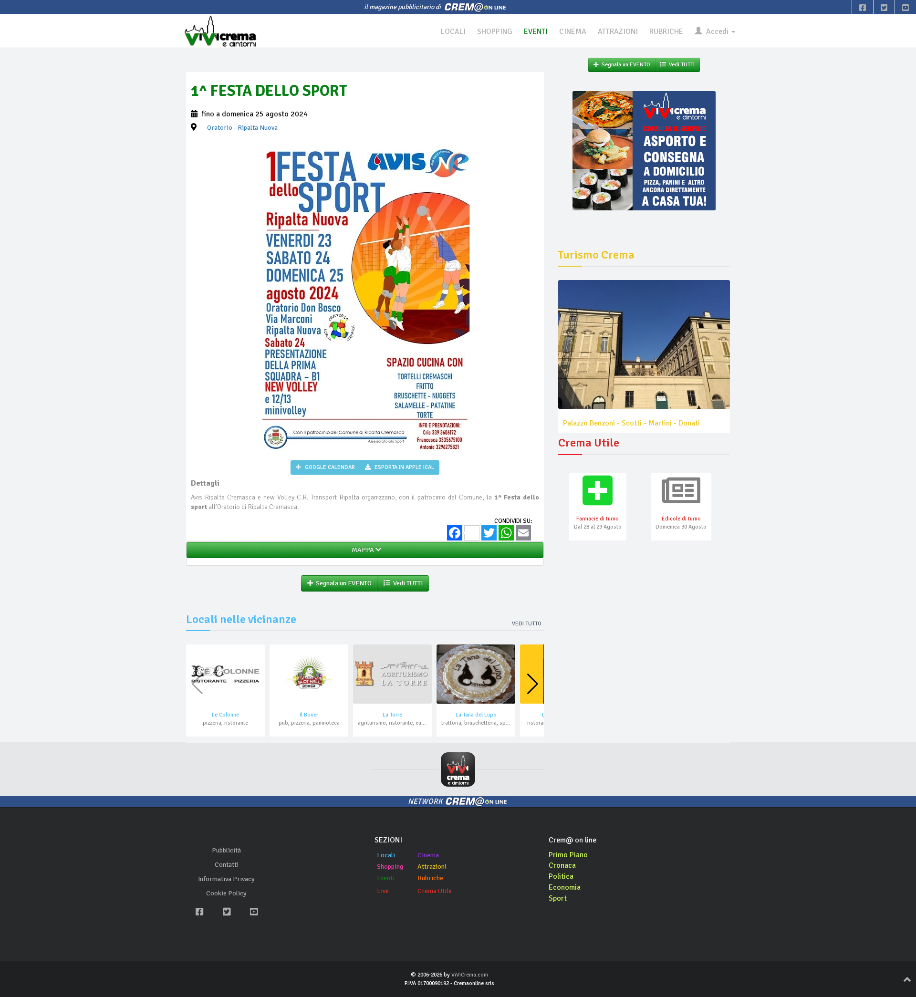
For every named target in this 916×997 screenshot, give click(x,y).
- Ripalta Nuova (242, 128)
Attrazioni (432, 866)
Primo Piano (568, 855)
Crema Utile (434, 891)
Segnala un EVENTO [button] (342, 583)
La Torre (392, 714)
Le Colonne (225, 714)
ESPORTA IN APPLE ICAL (403, 467)
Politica (561, 876)
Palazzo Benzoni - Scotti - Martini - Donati (631, 423)
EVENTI (536, 31)
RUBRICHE (666, 31)
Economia (565, 887)
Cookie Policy (226, 893)
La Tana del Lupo (476, 714)
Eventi (386, 878)
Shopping (390, 866)
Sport (558, 898)
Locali (386, 855)
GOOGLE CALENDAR (329, 467)
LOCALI (453, 31)
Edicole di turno (681, 518)
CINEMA (572, 31)
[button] (532, 684)
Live (383, 891)
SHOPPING (494, 31)
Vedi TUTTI (406, 583)
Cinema (428, 855)
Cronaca (562, 865)
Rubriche (430, 878)
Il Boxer (309, 714)
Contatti (227, 865)
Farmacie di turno (597, 518)
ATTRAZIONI (618, 31)
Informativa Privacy (226, 879)
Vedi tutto (526, 623)
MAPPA (362, 550)
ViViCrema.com (469, 974)
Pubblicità (226, 850)
